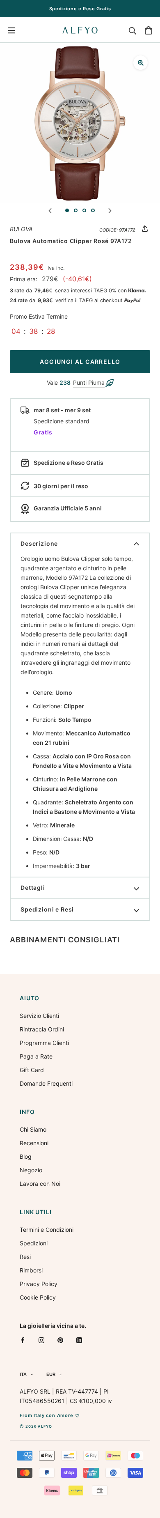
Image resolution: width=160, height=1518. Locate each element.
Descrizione (39, 543)
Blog (26, 1156)
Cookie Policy (38, 1297)
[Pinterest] (60, 1340)
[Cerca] (132, 30)
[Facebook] (22, 1340)
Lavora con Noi (40, 1183)
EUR (50, 1374)
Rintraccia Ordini (42, 1029)
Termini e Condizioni (46, 1229)
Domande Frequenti (46, 1083)
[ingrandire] (140, 62)
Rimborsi (31, 1270)
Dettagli (33, 887)
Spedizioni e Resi (47, 909)
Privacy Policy (38, 1283)
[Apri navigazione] (11, 30)
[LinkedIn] (79, 1340)
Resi (25, 1256)
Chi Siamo (33, 1129)
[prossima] (110, 210)
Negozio (31, 1170)
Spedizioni (34, 1243)
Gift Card (32, 1069)
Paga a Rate (36, 1056)
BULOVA (21, 228)
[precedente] (50, 210)
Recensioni (34, 1142)
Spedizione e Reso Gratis (80, 8)
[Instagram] (41, 1340)
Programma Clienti (44, 1042)
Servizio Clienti (39, 1015)
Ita (23, 1374)
